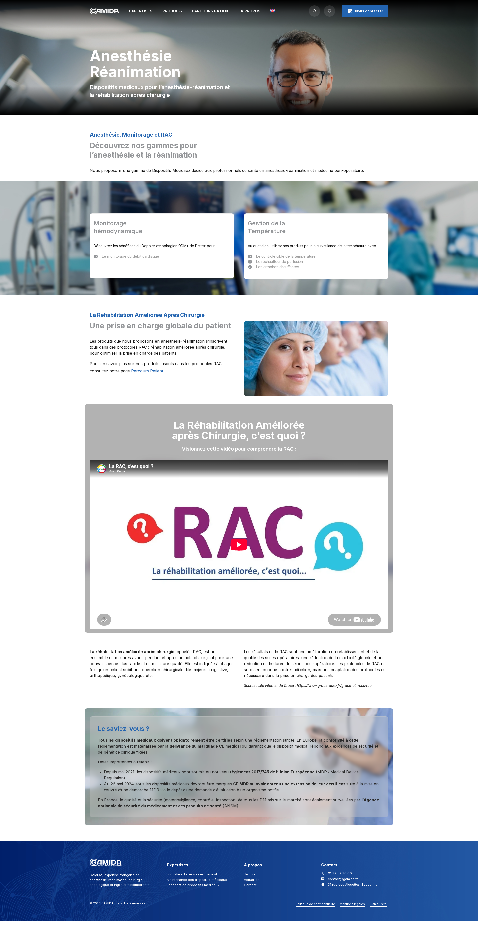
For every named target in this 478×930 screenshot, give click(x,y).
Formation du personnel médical (192, 874)
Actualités (251, 880)
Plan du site (378, 904)
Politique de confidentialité (315, 904)
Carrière (250, 885)
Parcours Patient (211, 11)
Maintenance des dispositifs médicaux (197, 880)
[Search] (314, 11)
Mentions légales (352, 904)
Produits (172, 11)
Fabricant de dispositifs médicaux (193, 885)
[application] (239, 544)
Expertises (140, 11)
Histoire (250, 874)
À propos (250, 11)
